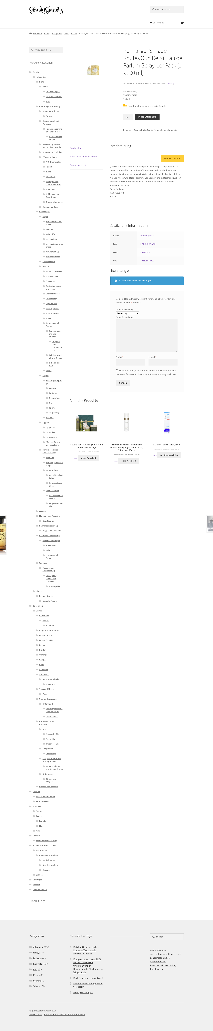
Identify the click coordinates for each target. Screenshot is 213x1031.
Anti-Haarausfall (53, 162)
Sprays (52, 407)
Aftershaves (51, 545)
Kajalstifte (50, 234)
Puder (48, 318)
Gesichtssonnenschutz (56, 497)
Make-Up (43, 511)
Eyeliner (49, 229)
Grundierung (51, 298)
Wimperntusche (53, 256)
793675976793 (147, 260)
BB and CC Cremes (54, 271)
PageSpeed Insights (83, 992)
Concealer (50, 281)
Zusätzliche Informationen (83, 156)
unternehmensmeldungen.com (165, 954)
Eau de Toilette (46, 640)
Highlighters (51, 303)
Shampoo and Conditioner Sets (53, 183)
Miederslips (51, 753)
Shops (39, 591)
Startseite (37, 33)
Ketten (42, 645)
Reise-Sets (50, 176)
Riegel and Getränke (52, 530)
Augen (45, 216)
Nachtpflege (54, 398)
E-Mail (152, 356)
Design (36, 952)
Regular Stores (46, 596)
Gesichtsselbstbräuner (56, 476)
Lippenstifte (51, 437)
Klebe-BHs (50, 739)
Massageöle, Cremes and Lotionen (51, 578)
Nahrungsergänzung (48, 525)
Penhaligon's (147, 235)
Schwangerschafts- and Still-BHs (54, 710)
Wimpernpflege (53, 251)
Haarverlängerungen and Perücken (54, 130)
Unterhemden (52, 716)
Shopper (46, 870)
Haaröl (49, 166)
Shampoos (50, 189)
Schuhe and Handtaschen (44, 845)
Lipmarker (50, 432)
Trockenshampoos (54, 202)
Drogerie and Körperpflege (57, 345)
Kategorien (57, 33)
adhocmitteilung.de (160, 957)
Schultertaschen (50, 865)
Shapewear (48, 748)
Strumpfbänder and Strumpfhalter (54, 767)
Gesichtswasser (53, 293)
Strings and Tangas (51, 780)
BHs (44, 729)
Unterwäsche (48, 704)
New (38, 830)
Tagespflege (54, 412)
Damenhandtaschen (48, 855)
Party (36, 969)
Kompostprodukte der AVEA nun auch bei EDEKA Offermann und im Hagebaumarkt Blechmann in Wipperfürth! (88, 966)
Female (42, 821)
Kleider (42, 650)
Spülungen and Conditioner (52, 195)
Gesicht (46, 266)
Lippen (46, 422)
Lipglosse (50, 427)
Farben (49, 116)
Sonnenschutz (52, 490)
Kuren (48, 171)
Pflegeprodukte (50, 157)
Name (119, 356)
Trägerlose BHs (52, 743)
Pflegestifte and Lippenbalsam (53, 443)
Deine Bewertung (125, 309)
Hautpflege (44, 211)
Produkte (37, 806)
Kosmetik (38, 963)
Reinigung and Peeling (52, 324)
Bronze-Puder (52, 276)
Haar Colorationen (51, 111)
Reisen (36, 975)
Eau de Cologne (53, 91)
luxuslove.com (157, 969)
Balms (48, 550)
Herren (74, 33)
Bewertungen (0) (78, 165)
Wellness (43, 563)
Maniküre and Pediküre (49, 516)
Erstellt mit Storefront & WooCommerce (64, 1014)
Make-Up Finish (53, 313)
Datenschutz (35, 1014)
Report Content (172, 158)
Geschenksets (49, 261)
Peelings (49, 417)
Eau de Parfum (153, 130)
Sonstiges (37, 879)
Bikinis (46, 620)
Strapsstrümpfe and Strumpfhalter (52, 760)
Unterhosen (48, 774)
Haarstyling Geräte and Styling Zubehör (52, 146)
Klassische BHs (52, 734)
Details (171, 83)
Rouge (48, 370)
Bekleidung (38, 606)
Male (41, 826)
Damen (39, 610)
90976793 (145, 252)
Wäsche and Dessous (48, 786)
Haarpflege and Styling (49, 106)
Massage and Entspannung (49, 569)
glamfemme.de (157, 961)
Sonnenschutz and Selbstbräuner (51, 451)
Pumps (42, 659)
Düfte (66, 33)
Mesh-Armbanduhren (45, 796)
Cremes (52, 388)
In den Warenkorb (147, 116)
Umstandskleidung (48, 699)
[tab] (86, 148)
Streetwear (44, 674)
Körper (46, 375)
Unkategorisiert (40, 889)
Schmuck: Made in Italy (46, 840)
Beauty (47, 33)
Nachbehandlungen (51, 540)
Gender (39, 816)
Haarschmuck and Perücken (51, 122)
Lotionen (53, 393)
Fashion (36, 791)
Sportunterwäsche (51, 679)
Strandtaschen (43, 801)
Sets (48, 101)
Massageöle (54, 586)
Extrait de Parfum (54, 96)
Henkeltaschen (49, 860)
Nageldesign (48, 521)
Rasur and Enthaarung (49, 535)
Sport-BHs (50, 684)
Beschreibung (76, 147)
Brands (39, 811)
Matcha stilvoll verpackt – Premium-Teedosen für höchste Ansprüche (86, 950)
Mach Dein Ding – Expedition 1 (88, 977)
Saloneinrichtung (50, 207)
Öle (50, 403)
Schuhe (39, 874)
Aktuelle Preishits (51, 601)
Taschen (36, 884)
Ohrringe (43, 654)
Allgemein (38, 947)
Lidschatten (51, 239)
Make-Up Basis (52, 308)
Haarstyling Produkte (52, 152)
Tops (45, 694)
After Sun (50, 457)
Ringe (41, 664)
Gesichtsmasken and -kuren (53, 287)
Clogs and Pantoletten (49, 630)
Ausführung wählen (169, 455)
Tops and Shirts (46, 689)
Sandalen (43, 669)
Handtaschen (42, 850)
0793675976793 (147, 243)
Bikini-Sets (51, 625)
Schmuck (37, 835)
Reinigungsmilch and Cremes (55, 356)
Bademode (44, 615)
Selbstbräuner (52, 470)
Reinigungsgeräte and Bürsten (55, 334)
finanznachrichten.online (162, 965)
